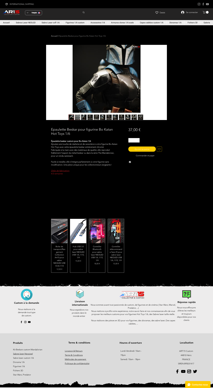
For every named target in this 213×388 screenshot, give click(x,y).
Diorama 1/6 (19, 362)
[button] (206, 12)
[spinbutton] (134, 140)
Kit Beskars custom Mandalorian (27, 349)
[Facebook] (203, 4)
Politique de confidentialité (77, 363)
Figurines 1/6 (19, 366)
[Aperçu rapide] (59, 231)
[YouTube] (207, 4)
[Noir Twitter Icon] (194, 371)
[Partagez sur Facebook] (129, 162)
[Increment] (137, 140)
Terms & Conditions (74, 355)
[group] (106, 246)
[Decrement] (130, 140)
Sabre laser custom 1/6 (23, 358)
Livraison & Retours (73, 351)
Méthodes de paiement (76, 359)
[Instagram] (199, 4)
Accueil (54, 36)
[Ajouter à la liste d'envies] (159, 149)
